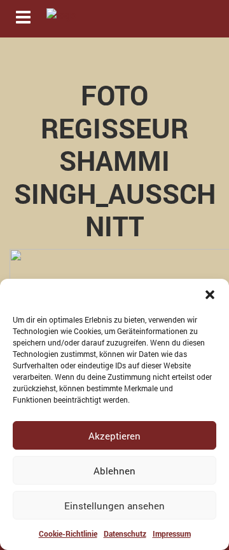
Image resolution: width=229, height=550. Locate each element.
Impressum (172, 533)
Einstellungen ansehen (114, 505)
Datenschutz (125, 533)
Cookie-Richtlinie (68, 533)
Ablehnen (114, 470)
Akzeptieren (114, 435)
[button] (210, 294)
